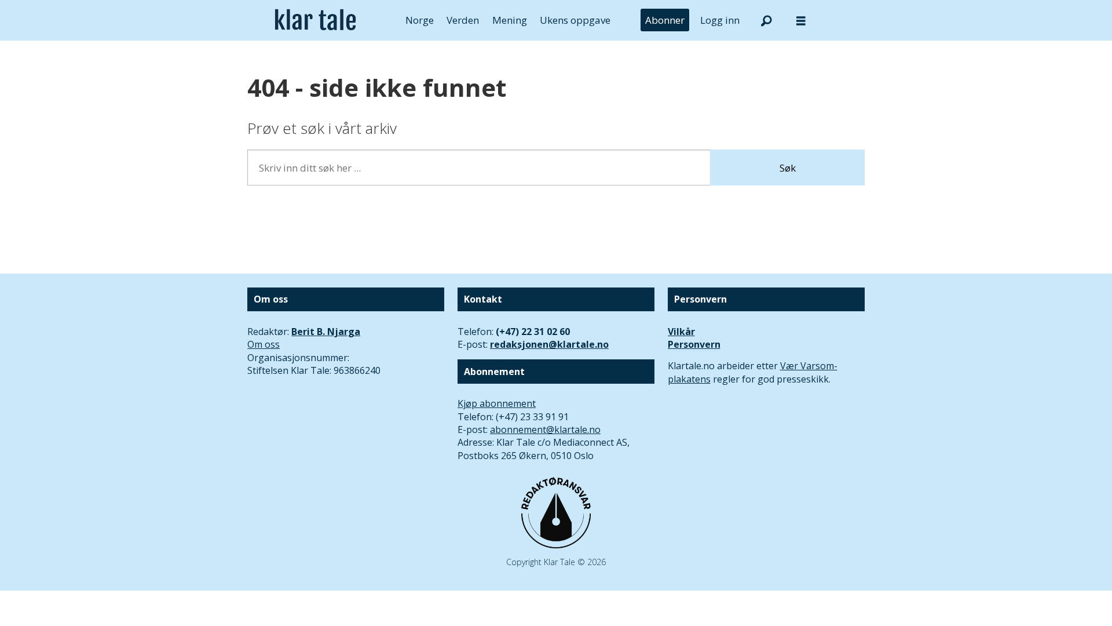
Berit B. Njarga (325, 331)
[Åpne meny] (801, 20)
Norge (419, 20)
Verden (463, 20)
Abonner (665, 20)
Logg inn (720, 20)
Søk (788, 167)
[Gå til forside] (315, 20)
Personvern (694, 344)
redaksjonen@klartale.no (549, 344)
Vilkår (681, 331)
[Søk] (766, 20)
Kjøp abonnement (497, 403)
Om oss (263, 344)
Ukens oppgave (575, 20)
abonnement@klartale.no (545, 429)
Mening (509, 20)
